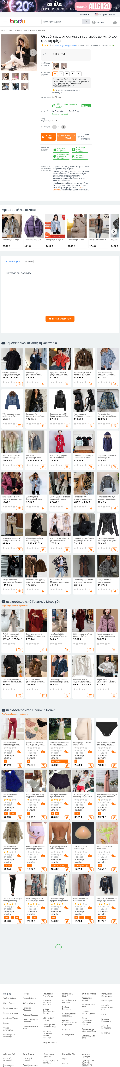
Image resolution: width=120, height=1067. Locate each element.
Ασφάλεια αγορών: (45, 149)
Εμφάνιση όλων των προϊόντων (14, 606)
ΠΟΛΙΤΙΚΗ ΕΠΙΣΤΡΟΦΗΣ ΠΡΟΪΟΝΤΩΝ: (46, 168)
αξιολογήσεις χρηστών (65, 45)
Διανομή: (44, 111)
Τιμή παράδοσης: (46, 120)
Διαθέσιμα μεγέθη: (45, 74)
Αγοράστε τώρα (48, 137)
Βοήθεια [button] (83, 14)
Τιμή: (44, 54)
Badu (3, 30)
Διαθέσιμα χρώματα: (45, 64)
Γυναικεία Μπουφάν (37, 30)
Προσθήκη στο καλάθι (66, 137)
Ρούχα (10, 30)
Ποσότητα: (45, 127)
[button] (5, 21)
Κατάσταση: (46, 97)
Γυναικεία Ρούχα (21, 30)
